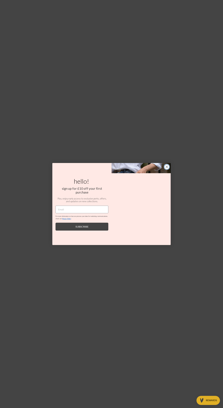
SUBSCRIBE (82, 226)
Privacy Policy (66, 218)
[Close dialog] (166, 167)
